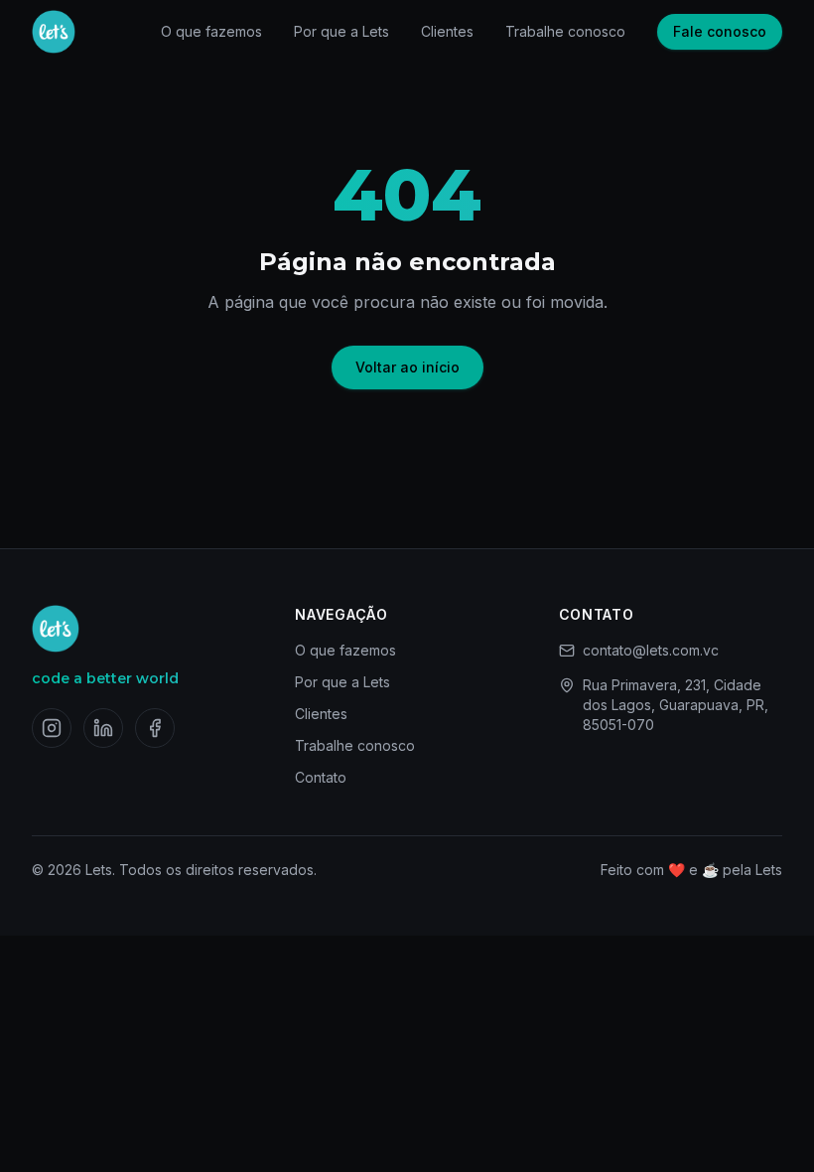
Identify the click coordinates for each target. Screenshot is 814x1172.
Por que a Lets (341, 31)
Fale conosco (719, 31)
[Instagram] (51, 728)
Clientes (447, 31)
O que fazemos (211, 31)
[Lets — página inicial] (53, 32)
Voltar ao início (407, 367)
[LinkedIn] (103, 728)
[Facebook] (155, 728)
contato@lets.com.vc (651, 650)
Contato (320, 777)
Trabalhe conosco (565, 31)
